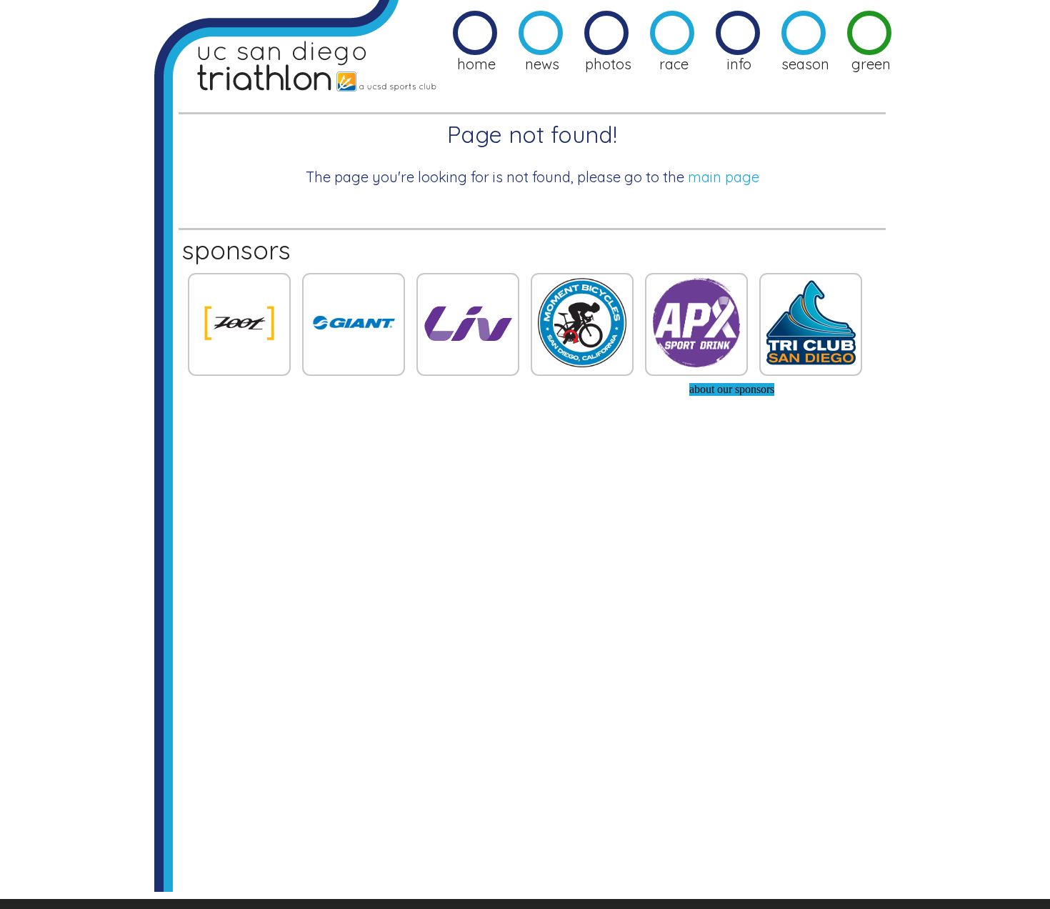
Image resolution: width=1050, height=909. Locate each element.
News (542, 64)
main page (723, 177)
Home (476, 64)
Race (674, 64)
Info (739, 64)
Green (871, 64)
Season (805, 64)
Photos (608, 64)
